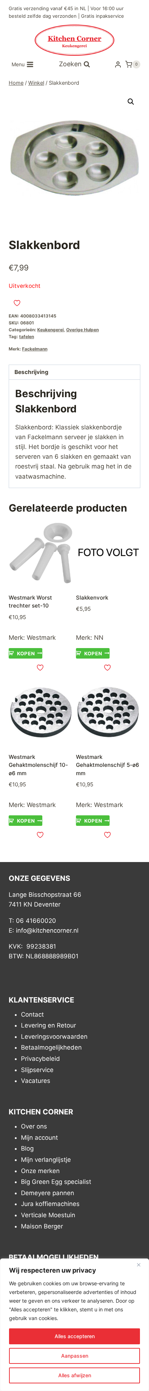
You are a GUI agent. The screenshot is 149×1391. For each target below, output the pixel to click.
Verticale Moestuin (48, 1215)
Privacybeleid (40, 1058)
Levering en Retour (48, 1025)
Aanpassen (74, 1356)
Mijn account (39, 1137)
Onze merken (40, 1170)
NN (98, 637)
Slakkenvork (92, 597)
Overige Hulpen (82, 329)
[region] (74, 1324)
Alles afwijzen (74, 1375)
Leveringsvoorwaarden (54, 1036)
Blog (27, 1148)
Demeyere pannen (47, 1193)
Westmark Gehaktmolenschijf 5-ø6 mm (107, 765)
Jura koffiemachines (50, 1203)
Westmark (41, 637)
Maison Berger (42, 1226)
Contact (32, 1014)
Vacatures (35, 1080)
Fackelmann (34, 349)
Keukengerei (50, 329)
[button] (130, 101)
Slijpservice (37, 1069)
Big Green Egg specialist (56, 1181)
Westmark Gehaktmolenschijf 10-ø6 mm (38, 765)
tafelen (26, 336)
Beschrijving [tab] (31, 372)
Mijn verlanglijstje (46, 1159)
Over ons (34, 1126)
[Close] (141, 1264)
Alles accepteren (75, 1336)
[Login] (118, 64)
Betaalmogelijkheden (51, 1047)
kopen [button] (26, 653)
